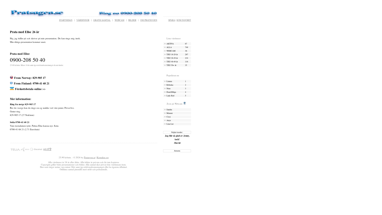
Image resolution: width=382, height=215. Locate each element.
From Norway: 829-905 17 (30, 78)
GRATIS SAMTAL (102, 20)
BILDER (132, 20)
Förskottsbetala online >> (30, 89)
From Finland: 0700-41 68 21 (31, 83)
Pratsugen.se (89, 157)
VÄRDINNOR (82, 20)
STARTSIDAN (65, 20)
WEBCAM (119, 20)
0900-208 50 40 (27, 59)
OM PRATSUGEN (148, 20)
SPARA (171, 20)
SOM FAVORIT (184, 20)
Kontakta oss (103, 157)
